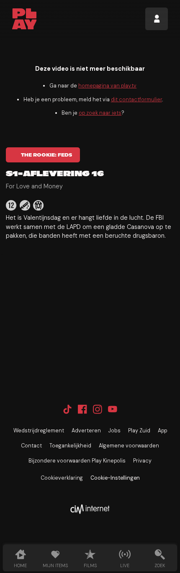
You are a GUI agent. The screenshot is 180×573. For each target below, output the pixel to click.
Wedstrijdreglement (38, 430)
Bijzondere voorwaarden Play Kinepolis (77, 460)
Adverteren (86, 430)
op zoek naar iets (100, 113)
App (162, 430)
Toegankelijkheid (70, 445)
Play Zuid (139, 430)
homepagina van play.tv (107, 85)
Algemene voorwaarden (129, 445)
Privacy (142, 460)
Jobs (114, 430)
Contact (31, 445)
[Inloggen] (156, 19)
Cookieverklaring (62, 478)
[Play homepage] (24, 18)
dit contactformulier (136, 99)
